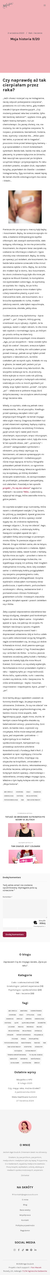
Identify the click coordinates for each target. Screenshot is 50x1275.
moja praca (26, 1031)
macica (20, 1027)
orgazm (10, 1035)
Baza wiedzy (25, 1210)
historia (20, 796)
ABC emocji (8, 792)
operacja (38, 1031)
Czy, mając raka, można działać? (24, 1088)
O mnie (25, 1199)
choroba (19, 792)
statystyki (28, 1047)
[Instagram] (14, 1250)
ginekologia (8, 796)
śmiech (37, 1063)
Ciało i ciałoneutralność (23, 982)
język (16, 1023)
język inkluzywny (28, 1023)
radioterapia (26, 1043)
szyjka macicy (30, 1051)
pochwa (15, 1039)
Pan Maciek (36, 1267)
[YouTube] (27, 1250)
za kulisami (14, 1063)
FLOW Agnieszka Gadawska (34, 1271)
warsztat (13, 1059)
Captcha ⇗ (39, 926)
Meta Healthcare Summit (24, 1097)
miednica (30, 1027)
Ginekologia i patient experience (23, 986)
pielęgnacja (38, 1035)
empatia (28, 1019)
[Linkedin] (35, 1250)
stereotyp (38, 1047)
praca (23, 1039)
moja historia (31, 796)
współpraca (35, 1059)
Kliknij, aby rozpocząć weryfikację (42, 923)
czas (39, 1015)
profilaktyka (33, 1039)
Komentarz (7, 897)
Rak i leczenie (35, 33)
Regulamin (25, 1230)
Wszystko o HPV (24, 1079)
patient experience (24, 1035)
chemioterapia (36, 1011)
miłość (39, 1027)
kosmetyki (42, 1023)
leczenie (11, 1027)
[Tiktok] (23, 1250)
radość (37, 1043)
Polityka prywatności (25, 1225)
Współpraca (25, 1215)
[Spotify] (31, 1250)
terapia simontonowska (17, 1055)
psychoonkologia (11, 800)
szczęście (18, 1051)
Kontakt (25, 1220)
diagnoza (37, 792)
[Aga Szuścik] (8, 5)
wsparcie (24, 1059)
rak (22, 800)
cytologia (30, 1015)
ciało (28, 792)
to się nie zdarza (35, 1055)
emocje (19, 1019)
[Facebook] (19, 1250)
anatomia (23, 1011)
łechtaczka (26, 1063)
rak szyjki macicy (33, 800)
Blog (25, 1205)
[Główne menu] (44, 5)
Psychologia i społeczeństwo (22, 990)
